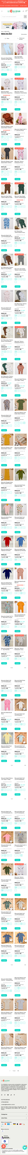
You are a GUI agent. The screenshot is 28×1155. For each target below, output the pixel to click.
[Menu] (2, 11)
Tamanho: (4, 67)
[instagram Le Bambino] (1, 1094)
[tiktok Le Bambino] (11, 1094)
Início (2, 31)
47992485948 (4, 1102)
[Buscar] (25, 16)
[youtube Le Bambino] (8, 1094)
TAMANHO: (18, 64)
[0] (26, 11)
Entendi (3, 1152)
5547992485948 (5, 1099)
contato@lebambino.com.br (8, 1104)
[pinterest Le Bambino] (14, 1094)
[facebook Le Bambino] (4, 1094)
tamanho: (4, 169)
